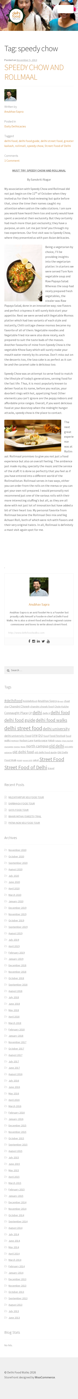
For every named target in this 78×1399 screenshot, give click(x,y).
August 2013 (15, 1304)
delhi (37, 712)
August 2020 (15, 869)
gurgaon (15, 740)
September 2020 (18, 863)
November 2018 (17, 971)
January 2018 (16, 1035)
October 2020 (16, 856)
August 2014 (15, 1228)
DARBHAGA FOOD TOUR (22, 803)
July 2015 (14, 1157)
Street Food (51, 759)
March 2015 (15, 1183)
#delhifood (13, 700)
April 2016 (14, 1100)
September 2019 (18, 927)
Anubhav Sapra (13, 111)
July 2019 (14, 939)
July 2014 (14, 1234)
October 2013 (16, 1292)
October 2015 (16, 1138)
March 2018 (15, 1023)
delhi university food (17, 736)
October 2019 (16, 920)
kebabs (58, 740)
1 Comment (12, 160)
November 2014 (17, 1208)
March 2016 (15, 1106)
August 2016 (15, 1074)
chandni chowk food (42, 706)
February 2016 (17, 1112)
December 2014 (17, 1202)
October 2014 (16, 1215)
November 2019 (17, 914)
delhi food (10, 141)
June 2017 (14, 1067)
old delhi (56, 746)
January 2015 (16, 1196)
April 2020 (14, 888)
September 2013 (18, 1298)
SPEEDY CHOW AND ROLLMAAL (34, 72)
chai (6, 706)
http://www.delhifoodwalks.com (26, 632)
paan (19, 760)
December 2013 (17, 1279)
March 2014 (15, 1260)
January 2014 (16, 1272)
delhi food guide (29, 141)
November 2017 (17, 1042)
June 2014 (14, 1240)
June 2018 (14, 1003)
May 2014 (14, 1247)
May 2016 (14, 1093)
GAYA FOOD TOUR (19, 810)
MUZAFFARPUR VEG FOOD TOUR (26, 797)
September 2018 (18, 984)
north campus (37, 746)
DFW (35, 736)
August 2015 (15, 1151)
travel (51, 768)
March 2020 (15, 895)
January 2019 (16, 959)
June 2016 (14, 1087)
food (46, 736)
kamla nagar (41, 740)
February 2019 (17, 952)
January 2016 (16, 1119)
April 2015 (14, 1176)
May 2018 (14, 1010)
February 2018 (17, 1029)
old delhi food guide (45, 752)
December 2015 (17, 1125)
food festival (57, 736)
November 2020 (17, 850)
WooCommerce (45, 1377)
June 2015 (14, 1164)
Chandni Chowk (19, 706)
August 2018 (15, 991)
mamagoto (8, 747)
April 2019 (14, 946)
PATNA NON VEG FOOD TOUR (24, 822)
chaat (67, 701)
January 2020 (16, 901)
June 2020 (14, 882)
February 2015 (17, 1189)
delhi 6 (46, 713)
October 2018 (16, 978)
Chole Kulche (61, 706)
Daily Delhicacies (15, 126)
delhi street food (51, 141)
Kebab (51, 740)
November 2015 (17, 1132)
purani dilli (27, 760)
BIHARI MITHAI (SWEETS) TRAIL (25, 816)
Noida (23, 747)
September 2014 (18, 1221)
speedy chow (35, 146)
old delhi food (23, 752)
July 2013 (14, 1311)
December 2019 (17, 907)
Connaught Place (16, 713)
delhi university (56, 728)
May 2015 (14, 1170)
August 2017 (15, 1055)
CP (30, 713)
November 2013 (17, 1285)
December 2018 (17, 965)
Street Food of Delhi (58, 146)
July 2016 (14, 1080)
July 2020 (14, 875)
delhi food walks (51, 720)
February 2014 (17, 1266)
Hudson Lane (27, 740)
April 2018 (14, 1016)
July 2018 (14, 997)
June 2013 (14, 1317)
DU (40, 735)
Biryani (60, 701)
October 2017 (16, 1048)
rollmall (20, 146)
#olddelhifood (30, 701)
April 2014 (14, 1253)
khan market (67, 740)
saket (36, 760)
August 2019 (15, 933)
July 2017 (14, 1061)
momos (17, 747)
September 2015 (18, 1144)
